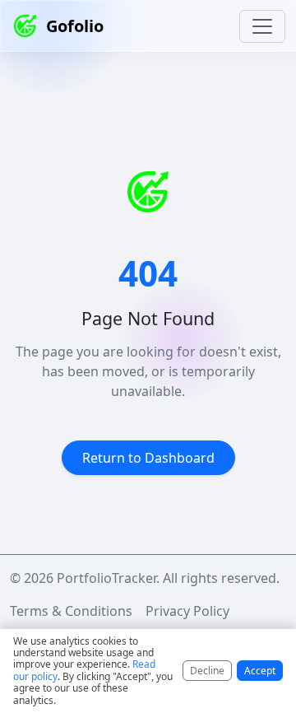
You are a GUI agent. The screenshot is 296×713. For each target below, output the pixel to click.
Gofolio (75, 26)
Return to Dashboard (148, 458)
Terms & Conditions (71, 611)
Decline (207, 671)
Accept (259, 671)
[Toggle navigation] (262, 26)
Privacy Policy (187, 611)
